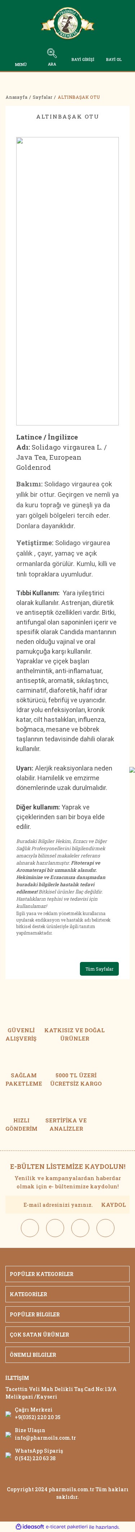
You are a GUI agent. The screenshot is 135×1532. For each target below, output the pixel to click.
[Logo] (68, 24)
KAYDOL (113, 1204)
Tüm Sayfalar (99, 969)
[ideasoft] (29, 1527)
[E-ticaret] (67, 1527)
